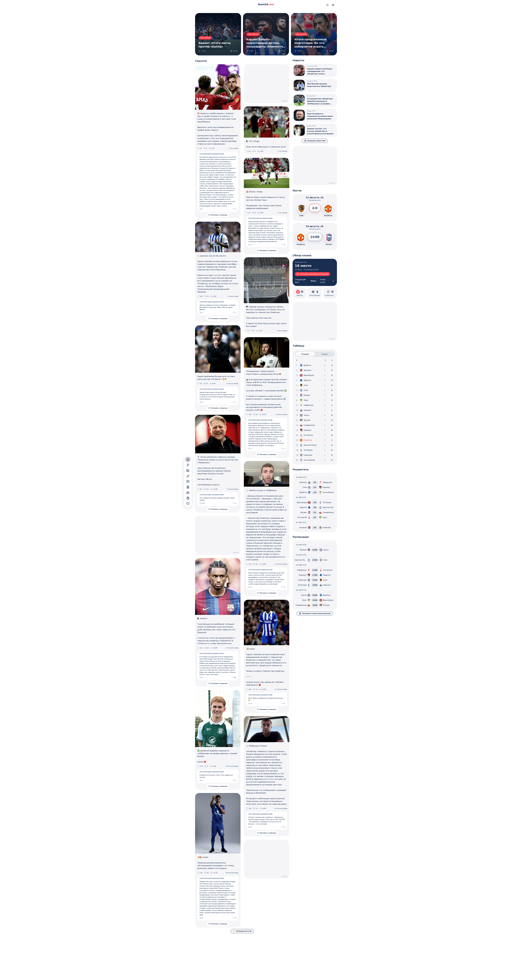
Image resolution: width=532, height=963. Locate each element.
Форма (324, 354)
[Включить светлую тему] (327, 5)
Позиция (305, 354)
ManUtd (266, 4)
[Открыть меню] (333, 5)
